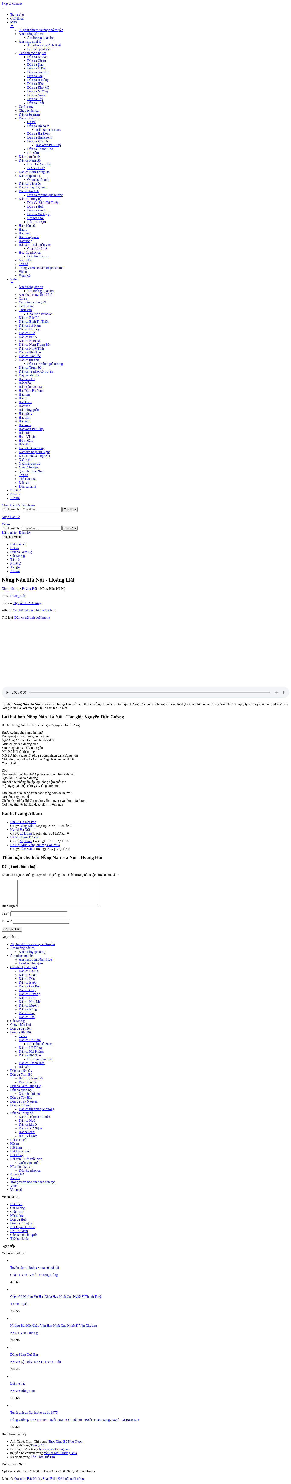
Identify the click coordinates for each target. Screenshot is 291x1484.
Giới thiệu (17, 18)
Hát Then (25, 402)
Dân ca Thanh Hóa (40, 149)
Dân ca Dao (35, 64)
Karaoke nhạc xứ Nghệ (34, 452)
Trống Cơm (38, 1445)
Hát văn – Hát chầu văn (35, 245)
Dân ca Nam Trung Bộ (34, 172)
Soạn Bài (49, 1478)
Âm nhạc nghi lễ (30, 41)
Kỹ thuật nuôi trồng (71, 1478)
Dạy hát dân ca (29, 375)
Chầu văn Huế (37, 248)
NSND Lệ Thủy (21, 1362)
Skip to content (12, 3)
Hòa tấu (24, 444)
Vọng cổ (24, 275)
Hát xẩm (33, 153)
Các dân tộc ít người (32, 53)
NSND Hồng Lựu (22, 1391)
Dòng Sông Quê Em (24, 1354)
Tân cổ (23, 264)
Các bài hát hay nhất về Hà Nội (34, 610)
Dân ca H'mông (38, 80)
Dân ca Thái (35, 103)
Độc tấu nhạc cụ (38, 256)
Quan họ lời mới (38, 179)
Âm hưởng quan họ (40, 37)
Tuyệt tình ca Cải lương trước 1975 (34, 1412)
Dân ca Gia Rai (37, 72)
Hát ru (23, 229)
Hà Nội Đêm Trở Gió (24, 837)
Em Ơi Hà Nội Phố (23, 822)
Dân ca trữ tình (29, 191)
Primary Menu (12, 536)
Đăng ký (25, 532)
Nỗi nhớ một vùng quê (54, 1449)
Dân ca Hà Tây (29, 329)
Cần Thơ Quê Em (43, 1457)
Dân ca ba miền (29, 114)
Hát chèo (25, 383)
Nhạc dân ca (10, 588)
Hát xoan (25, 425)
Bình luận (9, 906)
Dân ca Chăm (36, 60)
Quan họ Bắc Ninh (31, 471)
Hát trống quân (29, 237)
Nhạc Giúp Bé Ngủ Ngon (65, 1441)
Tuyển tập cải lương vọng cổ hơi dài (34, 1267)
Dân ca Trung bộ (30, 199)
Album (15, 498)
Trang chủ (17, 14)
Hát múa (24, 394)
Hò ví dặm (26, 440)
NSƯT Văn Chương (24, 1333)
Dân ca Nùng (36, 95)
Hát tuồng (25, 241)
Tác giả (15, 567)
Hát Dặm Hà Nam (31, 390)
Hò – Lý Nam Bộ (39, 164)
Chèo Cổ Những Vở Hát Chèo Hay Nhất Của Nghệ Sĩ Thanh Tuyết (56, 1296)
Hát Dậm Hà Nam (48, 129)
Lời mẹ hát (17, 1383)
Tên (6, 913)
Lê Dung (26, 833)
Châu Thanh (18, 1275)
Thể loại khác (28, 479)
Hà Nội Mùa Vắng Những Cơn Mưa (35, 845)
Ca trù (31, 122)
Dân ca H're (35, 83)
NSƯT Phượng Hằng (43, 1275)
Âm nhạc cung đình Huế (44, 45)
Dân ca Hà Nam (38, 126)
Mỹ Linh (26, 841)
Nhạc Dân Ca (11, 505)
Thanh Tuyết (18, 1304)
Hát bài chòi (35, 218)
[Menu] (3, 8)
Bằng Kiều (27, 826)
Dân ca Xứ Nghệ (38, 214)
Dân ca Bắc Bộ (29, 118)
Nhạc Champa (28, 467)
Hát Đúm (25, 433)
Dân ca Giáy (35, 76)
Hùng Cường (19, 1420)
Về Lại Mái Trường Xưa (60, 1453)
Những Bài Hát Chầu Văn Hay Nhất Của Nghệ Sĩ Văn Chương (53, 1325)
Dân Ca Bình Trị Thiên (43, 202)
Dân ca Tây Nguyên (32, 187)
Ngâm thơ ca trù (29, 463)
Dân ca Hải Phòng (39, 137)
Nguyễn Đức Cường (27, 603)
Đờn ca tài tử (36, 168)
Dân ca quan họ (29, 176)
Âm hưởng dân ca (31, 34)
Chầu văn (25, 310)
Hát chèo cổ (27, 225)
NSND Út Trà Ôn (70, 1420)
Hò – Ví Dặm (36, 222)
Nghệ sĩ (15, 490)
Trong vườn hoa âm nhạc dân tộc (41, 268)
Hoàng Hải (29, 588)
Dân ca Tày (35, 99)
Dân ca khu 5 (36, 210)
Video (23, 271)
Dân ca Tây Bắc (30, 183)
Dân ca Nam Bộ (30, 160)
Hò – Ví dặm (27, 436)
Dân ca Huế (35, 206)
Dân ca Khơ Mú (38, 87)
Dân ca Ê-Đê (36, 68)
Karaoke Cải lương (32, 448)
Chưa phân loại (29, 110)
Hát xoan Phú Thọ (48, 145)
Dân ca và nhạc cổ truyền (36, 371)
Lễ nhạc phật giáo (39, 49)
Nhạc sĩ (15, 494)
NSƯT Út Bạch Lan (125, 1420)
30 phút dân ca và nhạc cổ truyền (41, 30)
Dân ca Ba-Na (37, 57)
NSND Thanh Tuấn (47, 1362)
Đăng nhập (9, 532)
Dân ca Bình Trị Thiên (34, 321)
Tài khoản (28, 505)
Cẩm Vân (26, 849)
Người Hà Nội (20, 829)
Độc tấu (24, 482)
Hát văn (24, 417)
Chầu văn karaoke (39, 314)
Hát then (24, 233)
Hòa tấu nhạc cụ (30, 252)
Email (7, 921)
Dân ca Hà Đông (38, 133)
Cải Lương (26, 106)
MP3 (13, 24)
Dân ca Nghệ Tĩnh (31, 348)
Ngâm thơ (25, 260)
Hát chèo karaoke (30, 387)
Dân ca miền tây (30, 156)
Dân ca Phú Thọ (38, 141)
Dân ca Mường (37, 91)
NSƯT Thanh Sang (97, 1420)
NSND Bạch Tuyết (43, 1420)
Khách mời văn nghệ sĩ (34, 456)
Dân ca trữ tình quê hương (45, 195)
